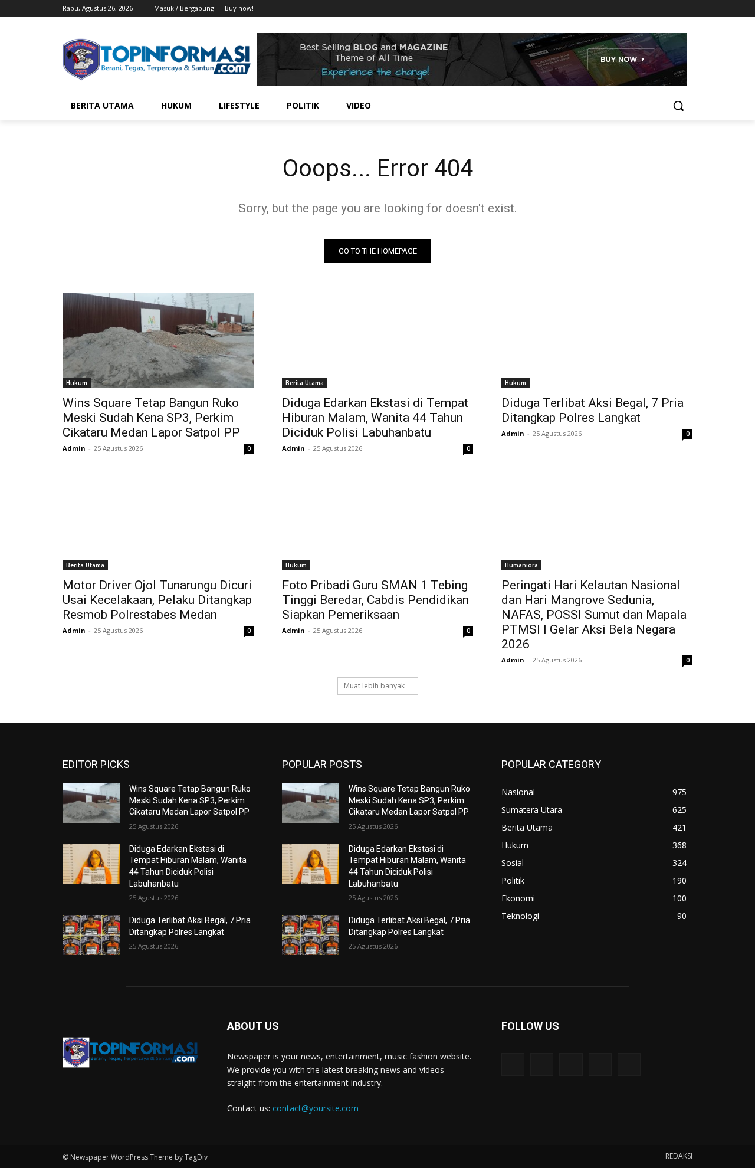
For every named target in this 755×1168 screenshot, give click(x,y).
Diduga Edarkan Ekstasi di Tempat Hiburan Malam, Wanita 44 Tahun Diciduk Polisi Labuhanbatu (375, 417)
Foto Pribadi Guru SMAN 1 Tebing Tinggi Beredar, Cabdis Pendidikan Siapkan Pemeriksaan (375, 600)
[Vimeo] (669, 8)
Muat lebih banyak (374, 686)
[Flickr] (570, 1064)
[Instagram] (637, 8)
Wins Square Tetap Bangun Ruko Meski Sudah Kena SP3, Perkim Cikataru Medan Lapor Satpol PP (151, 417)
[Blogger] (512, 1064)
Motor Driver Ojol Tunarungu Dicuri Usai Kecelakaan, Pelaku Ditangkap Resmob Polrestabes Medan (157, 600)
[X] (653, 8)
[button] (678, 105)
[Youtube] (685, 8)
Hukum (76, 383)
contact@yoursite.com (316, 1108)
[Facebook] (620, 8)
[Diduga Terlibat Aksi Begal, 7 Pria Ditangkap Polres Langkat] (596, 340)
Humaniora (521, 565)
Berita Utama (304, 383)
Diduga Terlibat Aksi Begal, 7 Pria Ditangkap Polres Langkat (592, 410)
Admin (74, 448)
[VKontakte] (629, 1064)
